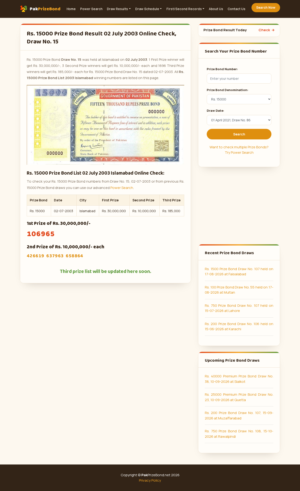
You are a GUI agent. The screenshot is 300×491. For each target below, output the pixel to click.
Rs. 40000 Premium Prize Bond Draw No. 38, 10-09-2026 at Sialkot (239, 379)
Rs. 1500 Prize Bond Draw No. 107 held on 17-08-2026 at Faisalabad (239, 271)
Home (71, 9)
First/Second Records (184, 9)
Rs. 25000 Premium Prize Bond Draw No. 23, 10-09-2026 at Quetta (239, 397)
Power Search (91, 9)
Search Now (265, 7)
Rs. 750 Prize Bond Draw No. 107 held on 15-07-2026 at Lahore (239, 308)
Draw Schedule (147, 9)
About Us (216, 9)
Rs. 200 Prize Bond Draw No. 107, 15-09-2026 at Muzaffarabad (239, 415)
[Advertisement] (239, 205)
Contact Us (236, 9)
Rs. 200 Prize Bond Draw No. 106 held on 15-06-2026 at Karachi (239, 326)
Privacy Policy (150, 480)
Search (239, 134)
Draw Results (117, 9)
